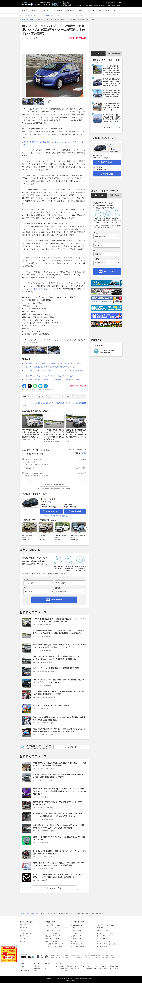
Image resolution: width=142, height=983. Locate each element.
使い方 (48, 450)
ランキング (98, 53)
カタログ (46, 10)
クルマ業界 (23, 928)
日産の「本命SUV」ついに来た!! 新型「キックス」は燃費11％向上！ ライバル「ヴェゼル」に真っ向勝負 (58, 681)
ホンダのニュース (77, 933)
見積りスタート (56, 599)
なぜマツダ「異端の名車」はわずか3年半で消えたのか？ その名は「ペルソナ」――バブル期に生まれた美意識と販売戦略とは (59, 875)
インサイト (78, 189)
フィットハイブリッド (37, 289)
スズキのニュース (77, 944)
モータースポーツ (25, 933)
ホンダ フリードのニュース (54, 944)
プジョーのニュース (103, 941)
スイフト (50, 114)
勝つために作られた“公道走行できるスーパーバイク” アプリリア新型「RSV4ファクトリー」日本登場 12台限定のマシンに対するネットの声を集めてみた (59, 791)
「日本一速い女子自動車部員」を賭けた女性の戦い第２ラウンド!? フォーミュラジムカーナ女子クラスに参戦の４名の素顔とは (59, 657)
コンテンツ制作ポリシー (62, 968)
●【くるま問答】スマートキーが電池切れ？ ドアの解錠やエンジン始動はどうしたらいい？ (52, 379)
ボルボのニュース (102, 946)
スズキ (42, 114)
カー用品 (22, 930)
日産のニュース (76, 930)
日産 (32, 114)
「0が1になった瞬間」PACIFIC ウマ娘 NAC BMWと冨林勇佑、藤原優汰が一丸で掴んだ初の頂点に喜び (59, 718)
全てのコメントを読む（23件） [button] (54, 485)
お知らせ (76, 966)
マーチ (36, 114)
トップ (24, 10)
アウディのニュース (103, 930)
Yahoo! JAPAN (118, 3)
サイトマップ (81, 968)
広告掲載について (92, 968)
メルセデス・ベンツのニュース (107, 925)
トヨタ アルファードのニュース (55, 928)
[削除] (16, 946)
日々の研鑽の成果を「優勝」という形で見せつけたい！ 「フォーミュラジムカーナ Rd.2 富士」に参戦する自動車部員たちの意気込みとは (54, 434)
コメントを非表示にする (78, 449)
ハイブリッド (64, 112)
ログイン (104, 3)
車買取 (81, 10)
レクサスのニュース (77, 928)
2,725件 (48, 502)
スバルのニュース (77, 941)
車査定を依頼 (99, 195)
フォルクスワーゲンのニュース (107, 933)
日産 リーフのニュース (52, 938)
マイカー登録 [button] (114, 151)
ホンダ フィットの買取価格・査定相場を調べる (55, 516)
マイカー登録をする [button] (71, 747)
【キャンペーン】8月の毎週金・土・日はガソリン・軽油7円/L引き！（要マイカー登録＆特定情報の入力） (54, 404)
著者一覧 (73, 968)
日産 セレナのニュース (52, 936)
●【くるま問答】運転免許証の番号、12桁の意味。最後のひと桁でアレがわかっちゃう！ (51, 367)
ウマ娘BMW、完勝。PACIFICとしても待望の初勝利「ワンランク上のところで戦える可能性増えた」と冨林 (59, 692)
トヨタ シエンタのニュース (54, 933)
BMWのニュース (102, 928)
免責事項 (117, 966)
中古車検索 (58, 10)
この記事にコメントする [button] (35, 454)
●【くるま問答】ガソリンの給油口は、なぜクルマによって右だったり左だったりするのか (51, 363)
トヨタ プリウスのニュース (54, 925)
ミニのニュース (102, 938)
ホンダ (39, 109)
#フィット (42, 396)
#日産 (62, 396)
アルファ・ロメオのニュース (106, 944)
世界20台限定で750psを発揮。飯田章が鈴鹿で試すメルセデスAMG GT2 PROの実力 (58, 803)
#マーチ (69, 396)
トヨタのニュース (77, 925)
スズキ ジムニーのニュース (54, 946)
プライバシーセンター (100, 966)
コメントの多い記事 (114, 53)
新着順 (84, 453)
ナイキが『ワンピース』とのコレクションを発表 (51, 705)
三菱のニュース (76, 936)
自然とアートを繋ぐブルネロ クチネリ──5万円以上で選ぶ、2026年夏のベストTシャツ (59, 838)
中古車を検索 (76, 511)
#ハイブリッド (53, 396)
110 (80, 468)
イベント (22, 938)
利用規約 (111, 966)
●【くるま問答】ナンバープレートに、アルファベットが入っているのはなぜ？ (48, 376)
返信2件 (28, 468)
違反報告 (83, 459)
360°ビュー (35, 10)
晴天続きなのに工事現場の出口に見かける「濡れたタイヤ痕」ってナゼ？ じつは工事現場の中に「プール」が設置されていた (58, 815)
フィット (47, 109)
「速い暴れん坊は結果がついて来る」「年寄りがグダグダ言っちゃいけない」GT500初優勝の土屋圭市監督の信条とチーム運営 (59, 730)
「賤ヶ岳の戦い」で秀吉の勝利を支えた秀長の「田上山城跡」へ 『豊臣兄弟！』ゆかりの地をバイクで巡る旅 (59, 764)
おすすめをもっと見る (53, 888)
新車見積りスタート (53, 511)
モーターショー (25, 936)
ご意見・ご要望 (113, 968)
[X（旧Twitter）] (42, 956)
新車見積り (70, 10)
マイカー (117, 10)
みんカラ (47, 968)
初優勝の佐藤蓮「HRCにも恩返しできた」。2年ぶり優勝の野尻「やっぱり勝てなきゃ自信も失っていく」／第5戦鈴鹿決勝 (59, 864)
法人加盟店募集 (103, 968)
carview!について (60, 966)
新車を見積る (114, 195)
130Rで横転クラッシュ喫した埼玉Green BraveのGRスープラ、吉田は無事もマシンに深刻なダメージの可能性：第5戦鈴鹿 (59, 826)
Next (86, 421)
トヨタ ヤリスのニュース (53, 930)
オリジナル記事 (104, 10)
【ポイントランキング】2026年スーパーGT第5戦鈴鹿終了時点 (56, 668)
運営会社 (69, 966)
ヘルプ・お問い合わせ (62, 970)
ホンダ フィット (48, 499)
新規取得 (110, 3)
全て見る (48, 101)
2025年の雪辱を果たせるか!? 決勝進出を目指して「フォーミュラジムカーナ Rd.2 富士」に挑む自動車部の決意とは (32, 433)
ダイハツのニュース (77, 946)
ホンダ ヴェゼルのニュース (54, 941)
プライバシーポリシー (86, 966)
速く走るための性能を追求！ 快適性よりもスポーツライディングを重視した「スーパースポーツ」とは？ (59, 852)
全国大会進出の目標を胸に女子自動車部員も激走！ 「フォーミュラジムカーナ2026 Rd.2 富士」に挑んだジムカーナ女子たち (76, 434)
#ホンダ (34, 396)
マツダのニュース (77, 938)
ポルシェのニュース (103, 936)
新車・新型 (23, 925)
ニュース (91, 10)
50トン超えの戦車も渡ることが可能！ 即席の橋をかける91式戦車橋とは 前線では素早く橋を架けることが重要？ (59, 776)
